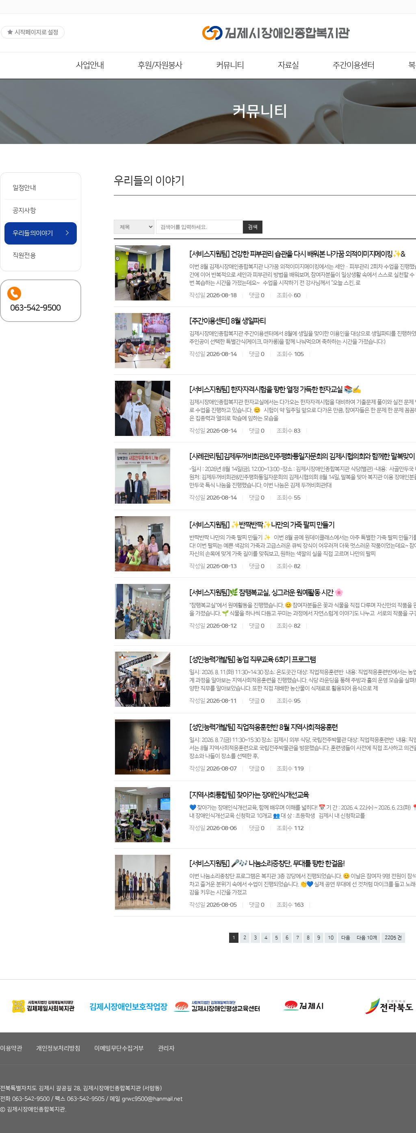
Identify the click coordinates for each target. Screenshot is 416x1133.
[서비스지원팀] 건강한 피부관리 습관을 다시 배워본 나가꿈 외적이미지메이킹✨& (297, 254)
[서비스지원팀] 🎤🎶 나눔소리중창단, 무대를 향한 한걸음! (266, 864)
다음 (345, 937)
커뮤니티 (230, 65)
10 (331, 937)
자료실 (288, 65)
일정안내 (24, 187)
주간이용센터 (353, 65)
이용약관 (11, 1048)
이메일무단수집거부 (119, 1048)
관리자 (166, 1048)
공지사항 (24, 210)
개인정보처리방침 (58, 1048)
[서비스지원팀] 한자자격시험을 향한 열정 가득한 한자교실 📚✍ (274, 390)
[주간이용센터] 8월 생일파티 (227, 321)
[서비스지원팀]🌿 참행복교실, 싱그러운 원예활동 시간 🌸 (266, 593)
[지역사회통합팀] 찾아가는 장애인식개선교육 (249, 795)
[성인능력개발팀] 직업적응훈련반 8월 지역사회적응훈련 (263, 727)
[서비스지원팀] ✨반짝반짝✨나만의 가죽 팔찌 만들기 (261, 525)
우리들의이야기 (33, 233)
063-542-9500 (31, 1099)
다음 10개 (367, 937)
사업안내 (90, 65)
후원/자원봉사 (160, 65)
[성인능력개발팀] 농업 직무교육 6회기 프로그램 (252, 660)
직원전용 (24, 255)
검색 (253, 227)
